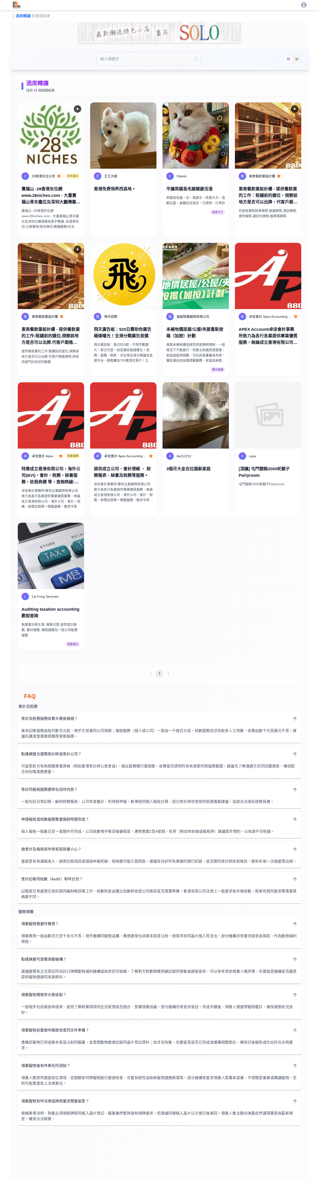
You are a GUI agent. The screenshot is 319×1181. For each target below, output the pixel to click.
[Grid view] (288, 59)
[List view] (297, 59)
